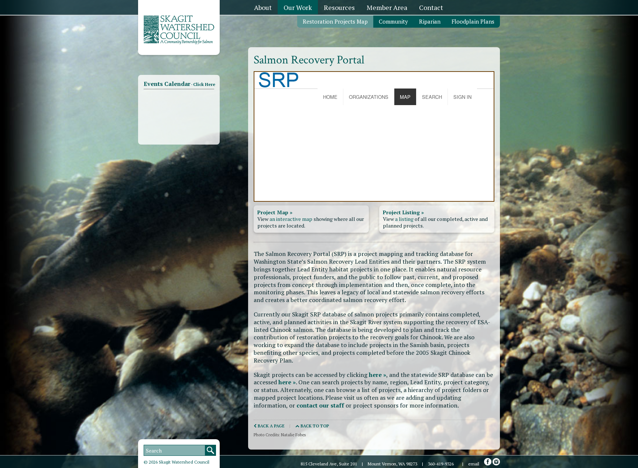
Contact (431, 7)
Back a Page (271, 426)
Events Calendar (179, 84)
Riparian (429, 21)
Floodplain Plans (473, 21)
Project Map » (274, 212)
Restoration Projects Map (335, 21)
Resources (339, 7)
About (263, 7)
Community (393, 21)
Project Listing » (403, 212)
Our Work (298, 7)
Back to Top (314, 426)
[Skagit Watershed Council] (179, 42)
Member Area (387, 7)
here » (377, 375)
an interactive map (291, 218)
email (473, 464)
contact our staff (320, 405)
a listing (404, 218)
